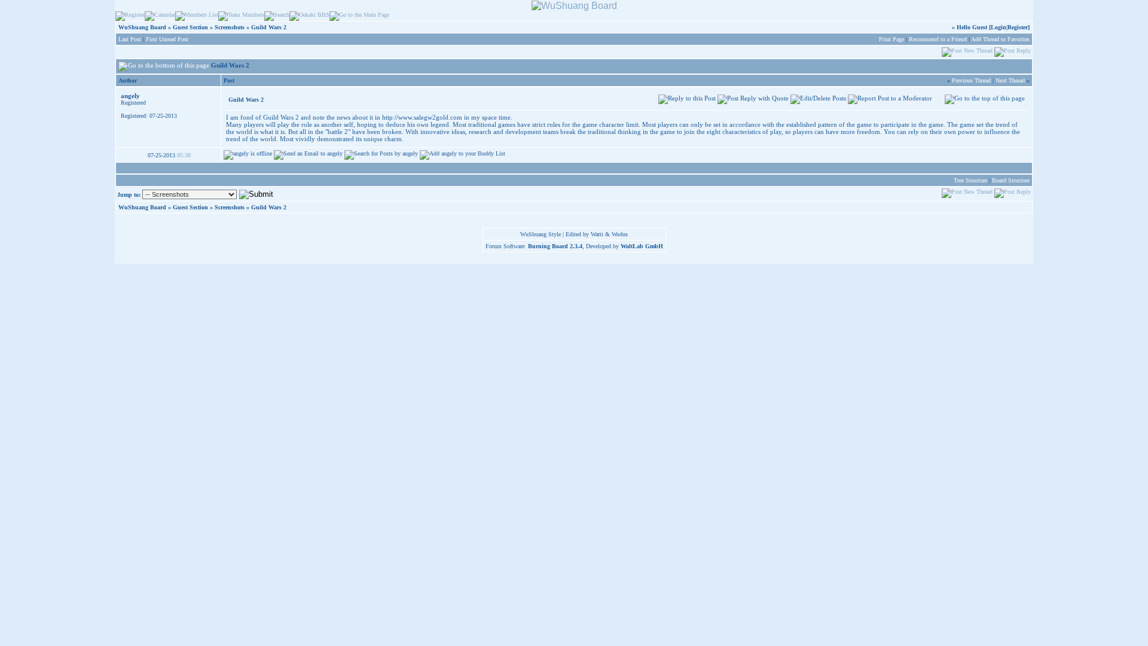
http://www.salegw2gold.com (422, 117)
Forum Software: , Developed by (574, 246)
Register (1017, 27)
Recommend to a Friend (938, 39)
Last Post (129, 39)
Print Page (891, 39)
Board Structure (1011, 180)
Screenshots (230, 27)
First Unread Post (167, 39)
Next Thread (1010, 80)
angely (130, 95)
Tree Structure (970, 180)
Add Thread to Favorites (1000, 39)
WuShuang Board (142, 27)
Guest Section (190, 27)
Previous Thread (971, 80)
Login (998, 27)
